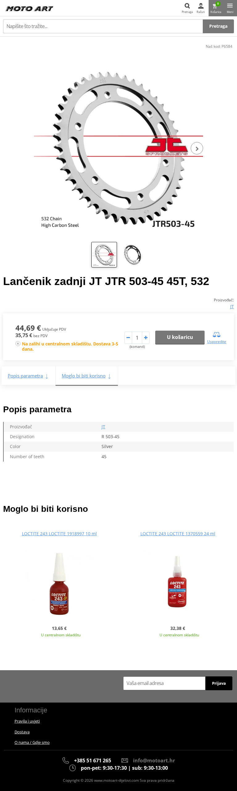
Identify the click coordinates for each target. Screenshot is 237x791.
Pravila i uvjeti (27, 721)
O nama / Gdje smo (32, 742)
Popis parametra (25, 376)
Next (197, 148)
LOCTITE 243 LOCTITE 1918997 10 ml (59, 533)
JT (232, 306)
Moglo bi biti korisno (84, 376)
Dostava (22, 732)
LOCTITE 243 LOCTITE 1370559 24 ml (177, 533)
